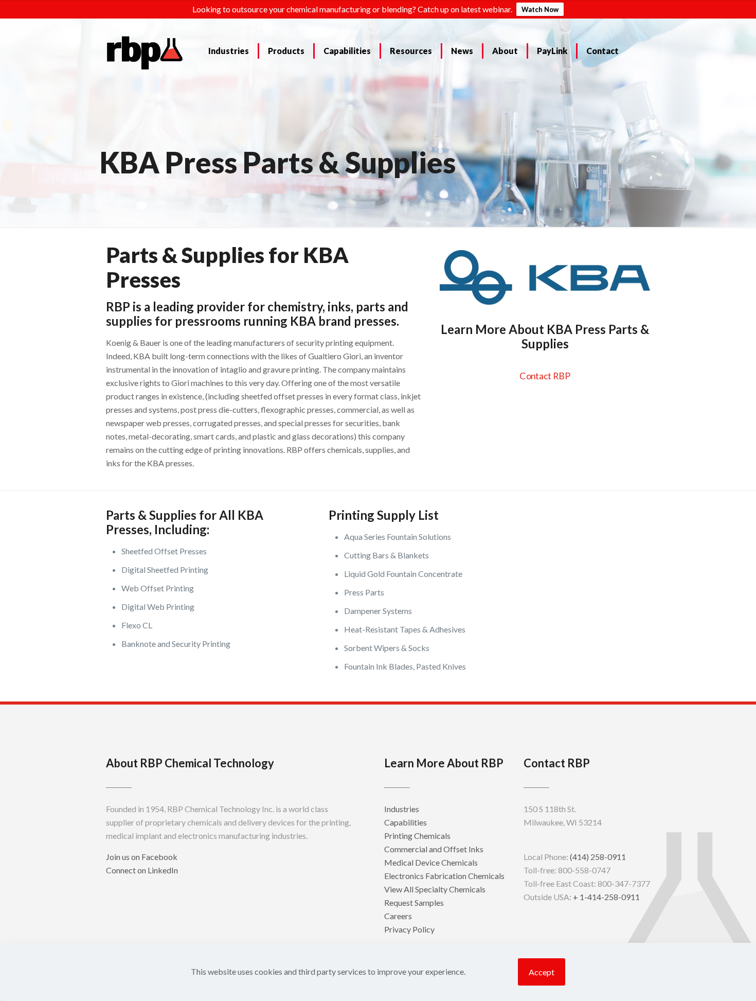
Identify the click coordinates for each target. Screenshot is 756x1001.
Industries (401, 809)
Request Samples (414, 902)
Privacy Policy (409, 929)
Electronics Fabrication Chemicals (444, 876)
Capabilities (405, 822)
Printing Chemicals (417, 835)
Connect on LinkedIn (142, 870)
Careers (398, 916)
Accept (541, 972)
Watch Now (540, 9)
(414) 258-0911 (598, 857)
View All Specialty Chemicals (434, 889)
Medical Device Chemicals (431, 862)
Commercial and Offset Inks (433, 849)
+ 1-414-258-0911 (606, 897)
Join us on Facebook (141, 857)
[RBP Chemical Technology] (145, 52)
